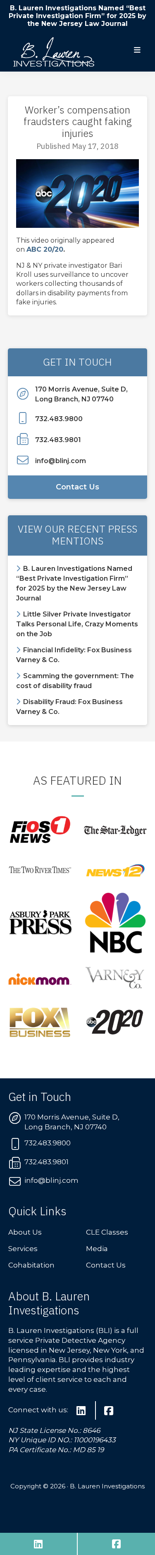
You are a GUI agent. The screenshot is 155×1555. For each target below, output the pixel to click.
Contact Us (77, 486)
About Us (25, 1232)
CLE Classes (107, 1232)
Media (97, 1248)
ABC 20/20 (44, 249)
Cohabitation (31, 1265)
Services (23, 1248)
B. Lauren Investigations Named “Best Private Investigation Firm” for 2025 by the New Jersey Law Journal (77, 16)
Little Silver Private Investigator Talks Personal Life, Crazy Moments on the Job (77, 624)
